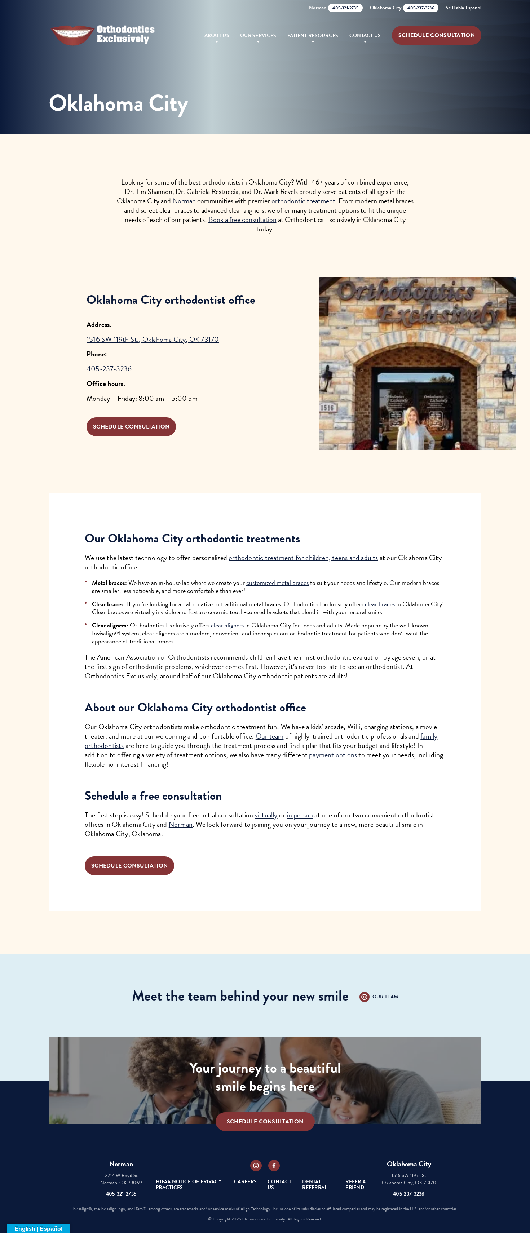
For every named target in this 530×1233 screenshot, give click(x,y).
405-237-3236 (109, 368)
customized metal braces (277, 582)
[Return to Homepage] (103, 35)
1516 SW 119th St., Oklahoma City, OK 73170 (153, 339)
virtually (266, 815)
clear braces (380, 604)
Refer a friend (355, 1184)
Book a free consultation (242, 219)
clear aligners (227, 625)
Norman (184, 200)
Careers (245, 1181)
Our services (258, 35)
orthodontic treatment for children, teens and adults (303, 557)
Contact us (365, 35)
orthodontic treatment (303, 200)
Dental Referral (314, 1184)
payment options (333, 754)
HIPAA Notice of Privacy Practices (188, 1184)
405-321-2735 (121, 1194)
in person (300, 815)
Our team (270, 736)
